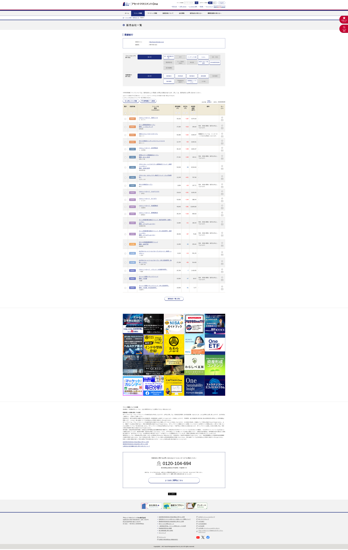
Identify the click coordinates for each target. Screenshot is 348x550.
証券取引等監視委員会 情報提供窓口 (168, 539)
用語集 (201, 6)
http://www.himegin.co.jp (156, 42)
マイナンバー (162, 537)
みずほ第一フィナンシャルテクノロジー (209, 528)
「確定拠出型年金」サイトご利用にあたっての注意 (172, 526)
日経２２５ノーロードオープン (148, 134)
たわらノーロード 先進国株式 (148, 205)
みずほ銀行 (201, 521)
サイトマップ (209, 6)
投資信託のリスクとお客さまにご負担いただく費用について (175, 519)
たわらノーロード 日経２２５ (148, 117)
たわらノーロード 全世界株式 (148, 148)
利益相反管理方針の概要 (165, 528)
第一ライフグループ (203, 519)
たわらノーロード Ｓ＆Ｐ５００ (149, 191)
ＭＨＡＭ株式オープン (146, 184)
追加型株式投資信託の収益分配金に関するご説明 (136, 442)
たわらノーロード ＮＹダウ (148, 198)
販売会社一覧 (136, 17)
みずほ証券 (201, 526)
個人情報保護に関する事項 (166, 530)
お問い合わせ (183, 6)
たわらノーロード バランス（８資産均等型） (153, 269)
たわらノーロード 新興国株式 (148, 212)
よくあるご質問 (193, 6)
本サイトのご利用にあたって (166, 523)
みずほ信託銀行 (202, 523)
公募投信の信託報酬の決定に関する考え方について (136, 446)
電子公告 (174, 6)
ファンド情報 (128, 17)
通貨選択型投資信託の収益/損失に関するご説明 (135, 444)
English (222, 3)
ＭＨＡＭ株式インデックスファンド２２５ (152, 141)
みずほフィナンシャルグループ (206, 517)
